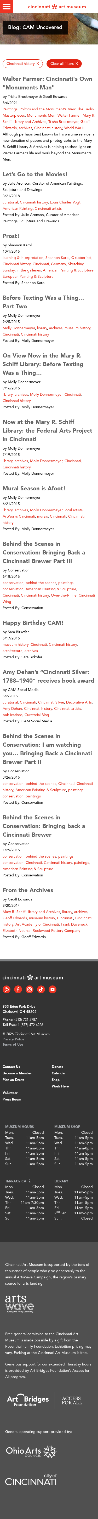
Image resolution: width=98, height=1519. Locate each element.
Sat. (8, 1159)
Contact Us (11, 1067)
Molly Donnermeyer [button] (19, 328)
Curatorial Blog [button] (37, 715)
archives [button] (25, 128)
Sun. (9, 1164)
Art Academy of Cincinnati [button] (37, 924)
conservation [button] (13, 583)
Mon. (9, 1133)
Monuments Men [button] (41, 115)
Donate (57, 1067)
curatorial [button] (10, 202)
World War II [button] (74, 128)
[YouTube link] (52, 989)
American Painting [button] (18, 209)
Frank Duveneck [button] (74, 924)
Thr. (8, 1148)
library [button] (42, 328)
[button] (23, 63)
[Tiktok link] (41, 989)
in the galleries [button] (29, 270)
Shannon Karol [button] (57, 258)
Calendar (59, 1073)
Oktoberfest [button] (81, 258)
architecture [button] (12, 651)
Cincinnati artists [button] (48, 209)
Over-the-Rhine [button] (64, 595)
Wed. (9, 1143)
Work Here (60, 1086)
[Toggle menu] (6, 6)
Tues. (9, 1138)
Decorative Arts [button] (79, 702)
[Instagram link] (29, 989)
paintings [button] (33, 796)
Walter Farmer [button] (68, 115)
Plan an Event (13, 1080)
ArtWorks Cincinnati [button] (19, 516)
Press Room (12, 1099)
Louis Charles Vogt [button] (65, 202)
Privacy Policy (13, 1039)
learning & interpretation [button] (23, 258)
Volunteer (10, 1093)
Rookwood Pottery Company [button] (56, 931)
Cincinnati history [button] (48, 128)
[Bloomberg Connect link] (6, 989)
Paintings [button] (10, 109)
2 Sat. (60, 1213)
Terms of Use (13, 1044)
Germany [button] (58, 264)
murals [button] (42, 516)
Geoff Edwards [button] (15, 918)
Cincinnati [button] (41, 264)
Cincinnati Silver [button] (51, 702)
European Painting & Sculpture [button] (28, 277)
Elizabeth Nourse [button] (17, 931)
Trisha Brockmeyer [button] (63, 122)
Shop (56, 1080)
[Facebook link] (18, 989)
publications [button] (12, 715)
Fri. (7, 1153)
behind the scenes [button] (41, 583)
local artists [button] (74, 510)
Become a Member (17, 1073)
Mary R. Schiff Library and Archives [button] (31, 912)
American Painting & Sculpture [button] (68, 270)
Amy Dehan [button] (12, 709)
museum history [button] (77, 328)
